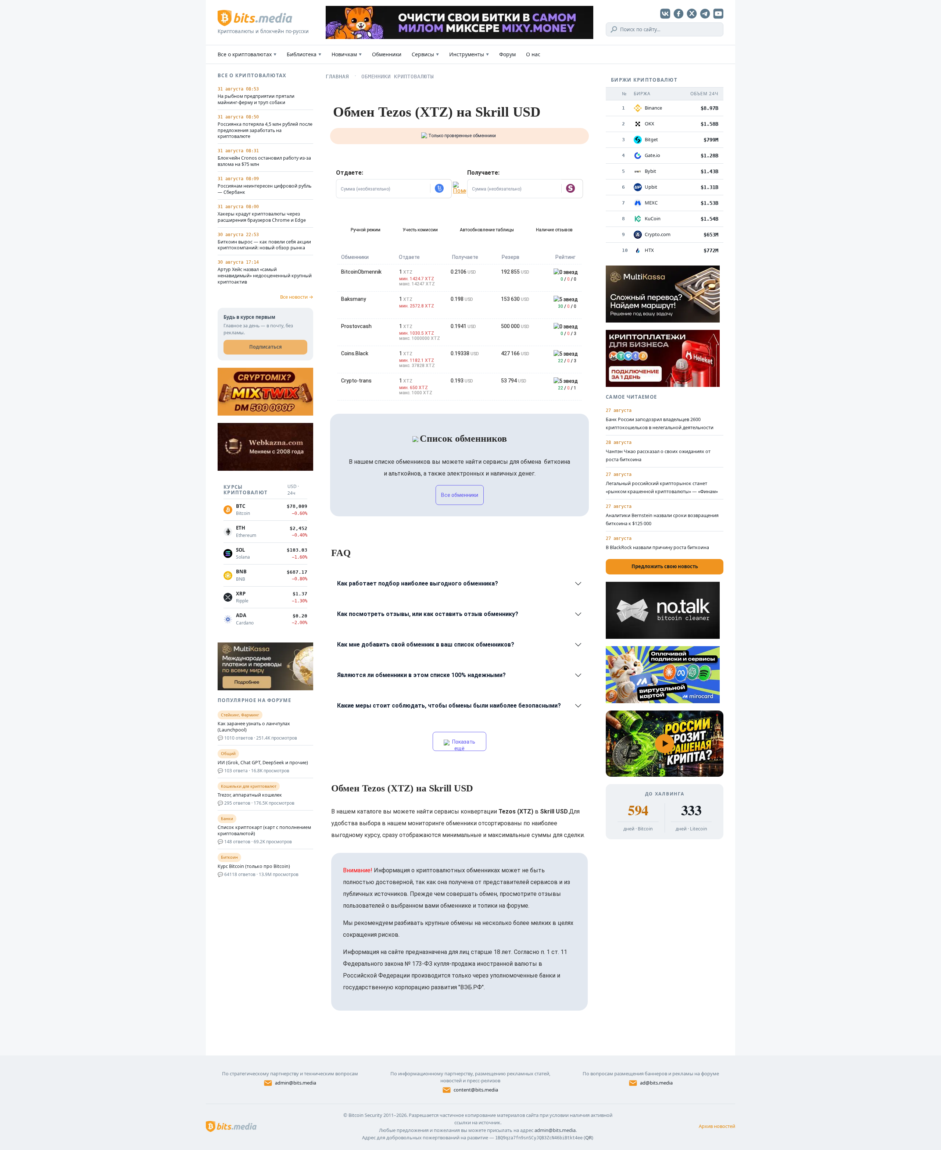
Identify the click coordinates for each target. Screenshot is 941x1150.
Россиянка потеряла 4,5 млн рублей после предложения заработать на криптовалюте (265, 130)
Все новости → (296, 296)
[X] (692, 13)
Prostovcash (356, 326)
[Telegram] (705, 13)
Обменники (386, 54)
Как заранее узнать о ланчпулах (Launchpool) (254, 727)
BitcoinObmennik (361, 272)
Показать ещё (463, 745)
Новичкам (347, 54)
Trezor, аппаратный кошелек (250, 795)
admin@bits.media (295, 1082)
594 (638, 810)
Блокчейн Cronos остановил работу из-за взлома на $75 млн (264, 161)
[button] (441, 188)
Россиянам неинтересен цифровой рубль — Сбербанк (264, 189)
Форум (507, 54)
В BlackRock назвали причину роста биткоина (657, 547)
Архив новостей (717, 1126)
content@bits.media (476, 1089)
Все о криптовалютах (247, 54)
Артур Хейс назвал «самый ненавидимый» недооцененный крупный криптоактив (265, 276)
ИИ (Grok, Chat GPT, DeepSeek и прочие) (263, 763)
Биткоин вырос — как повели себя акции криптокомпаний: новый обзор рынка (264, 245)
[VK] (665, 13)
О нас (533, 54)
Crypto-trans (356, 381)
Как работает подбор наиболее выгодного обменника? (417, 583)
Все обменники (459, 495)
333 (691, 810)
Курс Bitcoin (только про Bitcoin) (254, 866)
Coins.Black (354, 353)
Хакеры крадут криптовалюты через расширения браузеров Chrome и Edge (262, 217)
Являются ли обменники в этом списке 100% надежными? (421, 675)
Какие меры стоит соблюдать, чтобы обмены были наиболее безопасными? (449, 705)
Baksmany (353, 299)
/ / (568, 279)
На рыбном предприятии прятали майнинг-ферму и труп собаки (256, 99)
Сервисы (425, 54)
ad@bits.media (656, 1082)
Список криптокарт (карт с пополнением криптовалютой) (264, 831)
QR (588, 1137)
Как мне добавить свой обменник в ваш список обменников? (425, 644)
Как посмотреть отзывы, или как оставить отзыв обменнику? (427, 613)
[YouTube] (718, 13)
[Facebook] (678, 13)
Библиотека (304, 54)
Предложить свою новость (664, 566)
